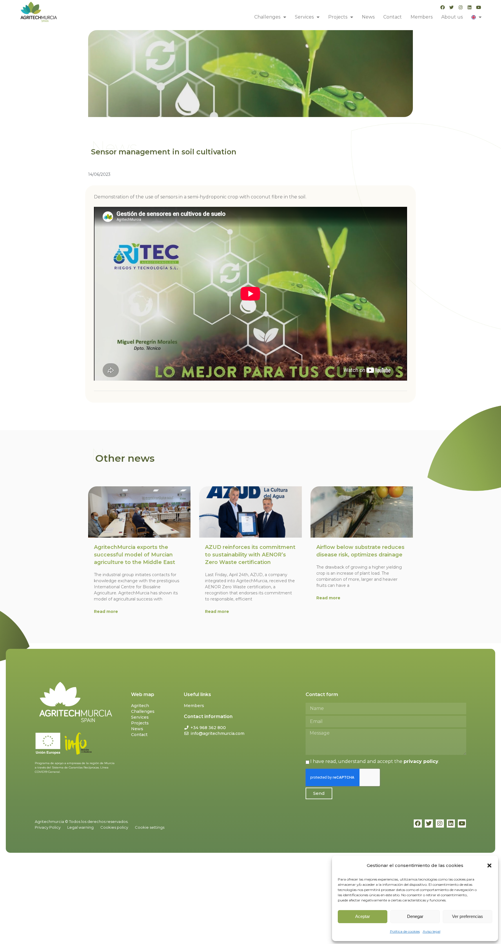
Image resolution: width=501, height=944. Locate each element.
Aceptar (362, 916)
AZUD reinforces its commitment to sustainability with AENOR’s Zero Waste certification (250, 554)
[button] (489, 865)
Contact (392, 17)
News (368, 17)
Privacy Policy (48, 827)
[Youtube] (478, 7)
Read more (106, 611)
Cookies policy (114, 827)
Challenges (267, 17)
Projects (337, 17)
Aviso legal (431, 931)
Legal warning (80, 827)
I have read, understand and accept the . (374, 761)
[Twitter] (452, 7)
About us (452, 17)
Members (422, 17)
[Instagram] (461, 7)
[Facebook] (443, 7)
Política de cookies (405, 931)
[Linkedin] (469, 7)
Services (304, 17)
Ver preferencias (467, 916)
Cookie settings (149, 827)
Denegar (415, 916)
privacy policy (421, 761)
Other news (125, 458)
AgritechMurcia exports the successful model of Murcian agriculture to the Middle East (134, 554)
